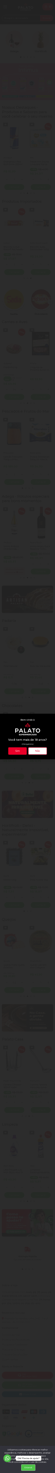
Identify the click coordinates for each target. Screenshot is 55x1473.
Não (37, 750)
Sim (17, 750)
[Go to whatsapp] (7, 1458)
